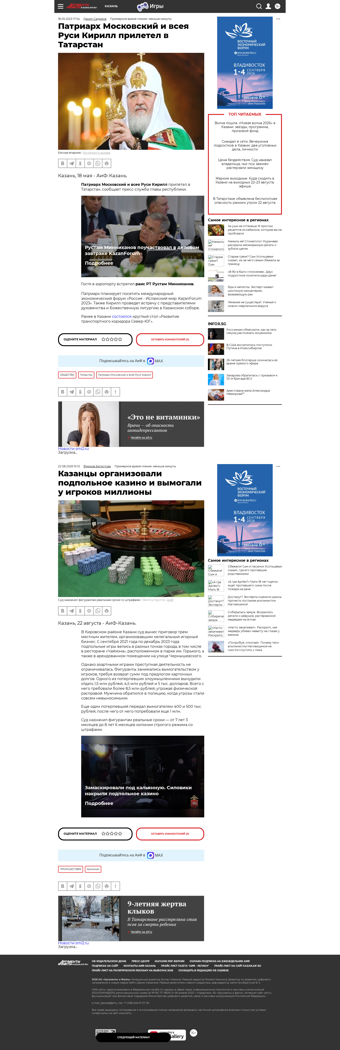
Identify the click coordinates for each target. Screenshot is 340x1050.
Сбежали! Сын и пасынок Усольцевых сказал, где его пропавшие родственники (255, 570)
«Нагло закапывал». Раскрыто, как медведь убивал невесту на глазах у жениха (254, 631)
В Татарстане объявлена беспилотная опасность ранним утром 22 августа (245, 201)
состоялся (122, 316)
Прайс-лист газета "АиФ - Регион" (185, 965)
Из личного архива (96, 152)
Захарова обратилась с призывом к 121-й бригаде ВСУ (252, 377)
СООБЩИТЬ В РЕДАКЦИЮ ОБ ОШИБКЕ (203, 970)
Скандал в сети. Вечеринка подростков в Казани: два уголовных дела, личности (245, 145)
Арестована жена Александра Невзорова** (248, 392)
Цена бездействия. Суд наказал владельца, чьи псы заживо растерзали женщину (245, 164)
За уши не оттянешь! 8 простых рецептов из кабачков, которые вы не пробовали (255, 229)
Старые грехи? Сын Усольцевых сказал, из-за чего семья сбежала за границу (254, 260)
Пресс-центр (140, 961)
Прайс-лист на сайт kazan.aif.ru (237, 965)
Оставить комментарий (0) (170, 339)
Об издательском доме (109, 961)
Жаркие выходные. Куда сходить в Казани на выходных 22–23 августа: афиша (245, 182)
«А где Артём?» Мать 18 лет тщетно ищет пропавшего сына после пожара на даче (253, 585)
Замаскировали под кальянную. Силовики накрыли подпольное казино (138, 790)
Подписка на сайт (105, 965)
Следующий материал (133, 1037)
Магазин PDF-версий (169, 961)
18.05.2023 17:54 (69, 19)
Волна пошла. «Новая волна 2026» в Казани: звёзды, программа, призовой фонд (245, 127)
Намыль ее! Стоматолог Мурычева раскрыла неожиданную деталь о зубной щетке (253, 245)
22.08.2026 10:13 (69, 466)
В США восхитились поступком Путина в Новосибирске (249, 346)
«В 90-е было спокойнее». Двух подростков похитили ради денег (252, 273)
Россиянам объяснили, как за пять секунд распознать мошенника (251, 331)
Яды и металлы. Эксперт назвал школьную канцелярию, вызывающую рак (250, 290)
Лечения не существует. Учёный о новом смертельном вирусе (252, 304)
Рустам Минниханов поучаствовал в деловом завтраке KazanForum (142, 250)
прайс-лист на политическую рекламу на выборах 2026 (132, 970)
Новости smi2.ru (73, 449)
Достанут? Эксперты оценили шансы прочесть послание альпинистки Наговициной (254, 600)
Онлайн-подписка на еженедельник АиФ (220, 961)
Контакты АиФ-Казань (140, 965)
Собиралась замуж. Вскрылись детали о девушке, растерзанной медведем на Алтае (251, 615)
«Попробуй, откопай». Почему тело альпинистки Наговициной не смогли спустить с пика (253, 646)
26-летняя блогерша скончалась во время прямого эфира (252, 362)
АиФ (170, 600)
